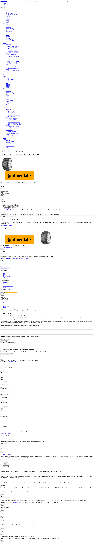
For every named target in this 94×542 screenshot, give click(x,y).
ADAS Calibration (9, 41)
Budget (7, 22)
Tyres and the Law (12, 48)
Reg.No (2, 370)
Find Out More (4, 268)
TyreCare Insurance (10, 13)
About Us (5, 3)
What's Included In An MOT (14, 58)
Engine (2, 379)
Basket (4, 138)
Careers (4, 287)
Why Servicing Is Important (13, 61)
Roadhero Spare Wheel (10, 40)
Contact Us (5, 5)
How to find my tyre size (6, 454)
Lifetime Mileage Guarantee (8, 209)
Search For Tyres (4, 416)
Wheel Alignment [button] (9, 67)
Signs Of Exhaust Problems (13, 70)
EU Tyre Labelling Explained (14, 49)
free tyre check (15, 502)
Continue (10, 354)
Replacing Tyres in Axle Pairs (14, 52)
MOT (7, 33)
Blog (4, 4)
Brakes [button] (7, 53)
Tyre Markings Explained (13, 51)
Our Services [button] (5, 25)
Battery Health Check (10, 29)
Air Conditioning (9, 28)
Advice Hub (8, 44)
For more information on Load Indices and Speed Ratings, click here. (14, 258)
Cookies (7, 144)
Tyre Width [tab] (6, 462)
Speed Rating (3, 493)
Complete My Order (12, 361)
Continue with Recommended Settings (8, 342)
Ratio (2, 408)
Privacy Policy (9, 143)
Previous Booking (4, 354)
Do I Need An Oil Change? (13, 63)
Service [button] (7, 60)
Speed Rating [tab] (6, 466)
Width (2, 407)
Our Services (8, 27)
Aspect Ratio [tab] (6, 463)
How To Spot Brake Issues (13, 54)
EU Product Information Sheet (7, 247)
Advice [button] (4, 43)
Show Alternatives (12, 216)
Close (2, 248)
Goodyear (8, 19)
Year (1, 372)
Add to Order (5, 216)
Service (7, 35)
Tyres (7, 37)
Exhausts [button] (7, 69)
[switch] (1, 333)
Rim (1, 410)
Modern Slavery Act (10, 146)
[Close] (1, 254)
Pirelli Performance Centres (11, 14)
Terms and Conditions (10, 141)
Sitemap (4, 307)
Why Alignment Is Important (14, 68)
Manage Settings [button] (4, 341)
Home (4, 76)
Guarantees (8, 142)
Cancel (2, 388)
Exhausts (7, 32)
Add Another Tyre (4, 361)
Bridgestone (8, 20)
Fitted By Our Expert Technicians (7, 183)
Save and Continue (4, 339)
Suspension (8, 36)
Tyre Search (8, 12)
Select (5, 382)
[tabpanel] (47, 470)
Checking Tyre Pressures (13, 47)
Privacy (4, 304)
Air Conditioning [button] (9, 64)
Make (2, 374)
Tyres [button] (4, 11)
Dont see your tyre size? (5, 433)
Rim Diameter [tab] (6, 464)
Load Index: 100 (6, 208)
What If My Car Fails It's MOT (14, 59)
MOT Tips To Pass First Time (14, 56)
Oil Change (10, 100)
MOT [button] (7, 55)
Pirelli (7, 17)
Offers (4, 71)
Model (2, 377)
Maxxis (7, 21)
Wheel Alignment (9, 39)
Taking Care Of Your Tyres (13, 46)
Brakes (4, 23)
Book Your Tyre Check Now (6, 225)
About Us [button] (5, 139)
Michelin (7, 15)
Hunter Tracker (9, 24)
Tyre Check (8, 38)
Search (2, 294)
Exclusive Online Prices (8, 286)
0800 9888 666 (4, 1)
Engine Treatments (9, 31)
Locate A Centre (6, 72)
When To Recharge (12, 66)
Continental (8, 16)
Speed (2, 413)
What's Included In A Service (14, 62)
